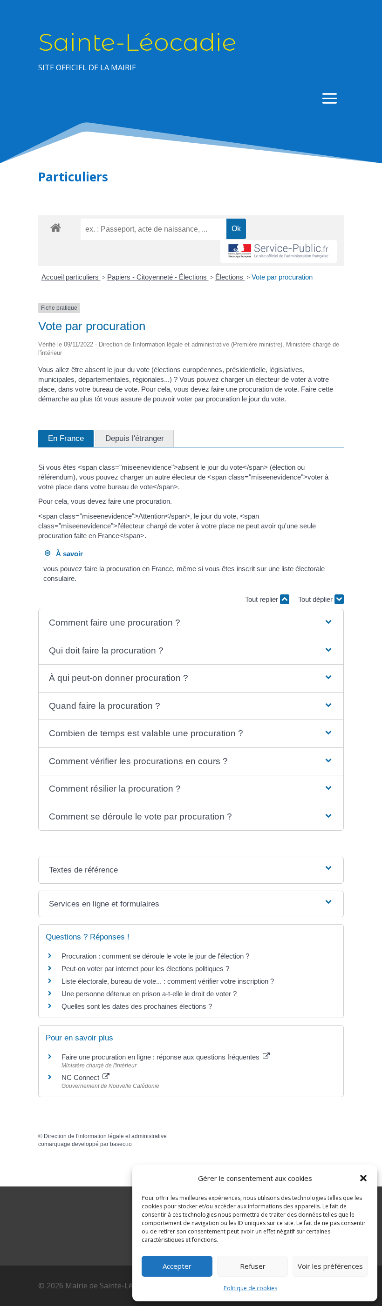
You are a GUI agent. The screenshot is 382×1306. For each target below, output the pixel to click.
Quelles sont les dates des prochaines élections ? (136, 1006)
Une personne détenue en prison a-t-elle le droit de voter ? (149, 994)
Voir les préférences (330, 1266)
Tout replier (262, 599)
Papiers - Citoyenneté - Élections (158, 277)
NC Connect (81, 1077)
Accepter (177, 1266)
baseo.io (121, 1144)
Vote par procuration (282, 277)
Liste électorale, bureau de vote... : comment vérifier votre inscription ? (167, 981)
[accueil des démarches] (55, 227)
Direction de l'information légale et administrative (105, 1136)
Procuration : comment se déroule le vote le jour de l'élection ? (155, 956)
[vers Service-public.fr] (278, 251)
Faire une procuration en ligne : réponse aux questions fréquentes (161, 1057)
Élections (230, 277)
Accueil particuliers (71, 277)
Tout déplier (316, 599)
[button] (363, 1178)
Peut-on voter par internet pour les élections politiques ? (145, 969)
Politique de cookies (250, 1288)
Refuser (253, 1266)
